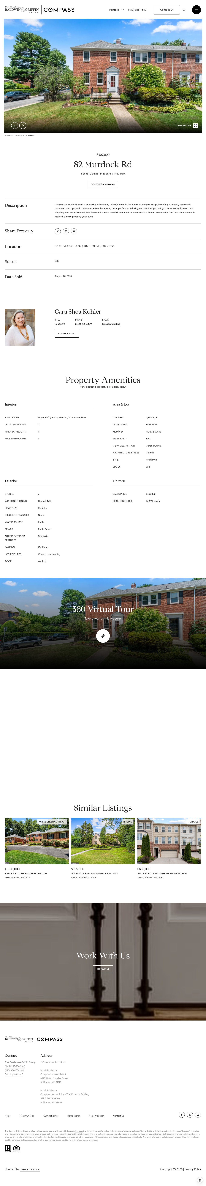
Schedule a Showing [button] (103, 184)
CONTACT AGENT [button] (66, 333)
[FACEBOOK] (182, 1115)
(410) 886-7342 (137, 9)
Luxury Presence (30, 1169)
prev (14, 125)
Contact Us (118, 1116)
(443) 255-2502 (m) (15, 1066)
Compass (79, 1131)
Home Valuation (96, 1116)
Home (8, 1116)
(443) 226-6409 (83, 323)
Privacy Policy (193, 1169)
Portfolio (114, 9)
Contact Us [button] (167, 9)
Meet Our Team (27, 1116)
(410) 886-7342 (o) (14, 1070)
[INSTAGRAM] (190, 1115)
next (22, 125)
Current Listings (50, 1116)
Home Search (73, 1116)
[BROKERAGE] (198, 1115)
